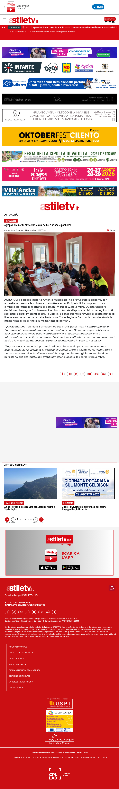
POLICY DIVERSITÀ (17, 664)
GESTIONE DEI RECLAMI (19, 676)
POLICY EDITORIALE (18, 647)
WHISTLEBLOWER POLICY (21, 682)
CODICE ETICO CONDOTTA (21, 653)
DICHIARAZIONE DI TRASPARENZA (24, 670)
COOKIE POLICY (16, 688)
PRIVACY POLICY (16, 658)
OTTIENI (98, 6)
